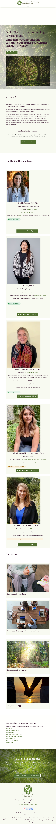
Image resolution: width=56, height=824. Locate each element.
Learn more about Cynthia (27, 231)
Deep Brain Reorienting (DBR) (13, 734)
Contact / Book (9, 742)
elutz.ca (30, 815)
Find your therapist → (28, 142)
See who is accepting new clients (27, 776)
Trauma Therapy (10, 728)
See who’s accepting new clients (14, 771)
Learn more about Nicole (27, 315)
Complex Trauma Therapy (12, 730)
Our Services (11, 52)
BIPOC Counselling (11, 738)
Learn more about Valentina (27, 471)
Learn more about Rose (27, 545)
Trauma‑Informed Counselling (14, 736)
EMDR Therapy (10, 732)
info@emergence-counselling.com (28, 804)
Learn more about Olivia (27, 396)
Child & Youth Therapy (12, 740)
